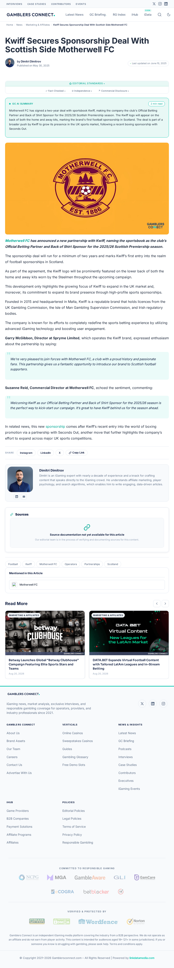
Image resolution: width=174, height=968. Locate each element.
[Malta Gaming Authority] (56, 877)
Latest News (75, 14)
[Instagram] (160, 4)
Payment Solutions (19, 826)
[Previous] (156, 603)
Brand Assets (16, 741)
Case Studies (36, 4)
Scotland (112, 564)
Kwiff (28, 564)
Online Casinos (72, 733)
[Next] (165, 603)
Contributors (61, 4)
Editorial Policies (73, 810)
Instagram (26, 452)
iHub (135, 14)
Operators (71, 564)
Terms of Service (74, 826)
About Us (13, 733)
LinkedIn (46, 452)
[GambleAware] (90, 878)
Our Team (13, 749)
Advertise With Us (19, 773)
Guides (67, 749)
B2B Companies (18, 818)
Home (9, 24)
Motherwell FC (17, 241)
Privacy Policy (72, 834)
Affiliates (12, 842)
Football (13, 564)
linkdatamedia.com (141, 958)
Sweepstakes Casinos (77, 741)
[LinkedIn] (166, 4)
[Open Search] (159, 14)
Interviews (14, 4)
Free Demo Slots (73, 765)
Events (81, 4)
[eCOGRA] (63, 891)
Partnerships (92, 564)
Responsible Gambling (77, 842)
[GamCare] (144, 877)
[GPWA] (37, 921)
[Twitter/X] (154, 4)
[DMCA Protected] (61, 921)
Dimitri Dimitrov (31, 61)
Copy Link (78, 452)
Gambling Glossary (75, 757)
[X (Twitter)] (142, 704)
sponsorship (55, 426)
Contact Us (14, 765)
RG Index (119, 14)
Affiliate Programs (19, 834)
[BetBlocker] (96, 891)
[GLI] (120, 877)
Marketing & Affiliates (38, 24)
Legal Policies (71, 818)
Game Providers (18, 810)
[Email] (24, 497)
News (19, 24)
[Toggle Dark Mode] (168, 14)
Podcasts (124, 749)
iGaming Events (129, 788)
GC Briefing (98, 14)
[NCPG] (29, 877)
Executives (125, 780)
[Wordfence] (98, 921)
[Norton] (136, 921)
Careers (12, 757)
